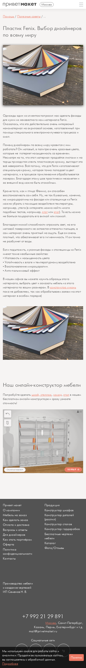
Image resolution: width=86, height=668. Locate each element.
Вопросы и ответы (15, 530)
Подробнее (10, 664)
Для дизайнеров (14, 535)
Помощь (8, 16)
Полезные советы (29, 16)
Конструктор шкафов (59, 510)
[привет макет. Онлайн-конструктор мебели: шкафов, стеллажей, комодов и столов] (19, 5)
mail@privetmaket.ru (43, 631)
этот (45, 212)
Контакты (9, 558)
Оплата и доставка (16, 525)
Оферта (8, 544)
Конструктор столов (58, 524)
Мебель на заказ (15, 515)
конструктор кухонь (63, 287)
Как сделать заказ (15, 520)
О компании (11, 510)
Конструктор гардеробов (62, 529)
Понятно (76, 657)
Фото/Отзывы (54, 548)
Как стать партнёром (17, 539)
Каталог (50, 543)
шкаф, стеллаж (42, 395)
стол (66, 395)
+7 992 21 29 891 (43, 616)
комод (57, 395)
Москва (50, 623)
